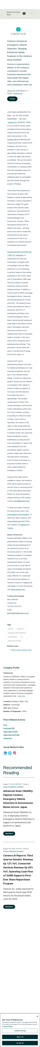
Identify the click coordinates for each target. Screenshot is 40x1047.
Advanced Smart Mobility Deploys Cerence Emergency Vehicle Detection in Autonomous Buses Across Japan (18, 799)
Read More (9, 833)
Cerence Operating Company (13, 787)
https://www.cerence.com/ (21, 650)
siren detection (12, 637)
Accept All (20, 1043)
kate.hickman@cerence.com (18, 613)
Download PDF (9, 728)
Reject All (20, 1037)
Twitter (10, 528)
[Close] (37, 1016)
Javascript (7, 738)
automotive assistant (14, 641)
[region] (20, 1030)
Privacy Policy (7, 1026)
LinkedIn (23, 525)
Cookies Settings (20, 1031)
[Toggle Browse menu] (32, 13)
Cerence (10, 629)
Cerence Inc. (18, 93)
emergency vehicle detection (17, 633)
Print (5, 725)
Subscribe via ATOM (11, 735)
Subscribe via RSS (10, 732)
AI (21, 637)
